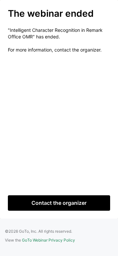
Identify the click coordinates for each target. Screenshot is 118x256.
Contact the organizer (59, 203)
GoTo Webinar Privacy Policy (48, 240)
